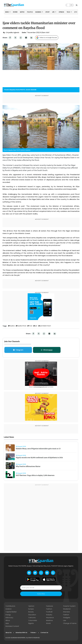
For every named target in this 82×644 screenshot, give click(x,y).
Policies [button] (33, 632)
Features (49, 606)
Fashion (49, 609)
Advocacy (9, 618)
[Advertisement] (41, 518)
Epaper (15, 12)
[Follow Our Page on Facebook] (29, 573)
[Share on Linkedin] (31, 38)
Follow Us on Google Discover (48, 37)
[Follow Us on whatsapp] (53, 573)
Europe (31, 609)
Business (38, 12)
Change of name (69, 623)
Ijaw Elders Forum (45, 326)
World (48, 623)
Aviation (9, 609)
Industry (49, 615)
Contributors (10, 606)
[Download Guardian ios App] (49, 579)
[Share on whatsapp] (20, 38)
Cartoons (32, 618)
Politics (30, 12)
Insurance (50, 618)
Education (32, 615)
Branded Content (12, 626)
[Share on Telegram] (26, 38)
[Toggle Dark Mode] (70, 5)
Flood (30, 326)
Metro (22, 12)
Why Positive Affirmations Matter (28, 466)
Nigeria (31, 623)
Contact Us (44, 632)
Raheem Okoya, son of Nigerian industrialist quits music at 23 (38, 449)
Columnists (32, 620)
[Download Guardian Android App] (33, 579)
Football (49, 612)
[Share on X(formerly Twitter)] (15, 38)
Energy (8, 615)
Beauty (31, 612)
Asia (7, 623)
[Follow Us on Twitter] (35, 573)
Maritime (49, 620)
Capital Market (11, 612)
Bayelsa (12, 326)
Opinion (61, 12)
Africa (8, 620)
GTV (75, 12)
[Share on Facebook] (33, 334)
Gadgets (66, 618)
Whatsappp (48, 350)
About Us (9, 632)
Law (64, 620)
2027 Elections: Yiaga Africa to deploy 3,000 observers (35, 475)
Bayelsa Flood (21, 326)
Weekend (66, 609)
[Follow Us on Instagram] (41, 573)
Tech (68, 12)
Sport (47, 12)
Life (53, 12)
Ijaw (36, 326)
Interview (66, 612)
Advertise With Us (21, 632)
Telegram (19, 350)
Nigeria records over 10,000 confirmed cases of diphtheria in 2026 (39, 458)
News (7, 12)
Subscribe (41, 594)
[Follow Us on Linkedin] (47, 573)
